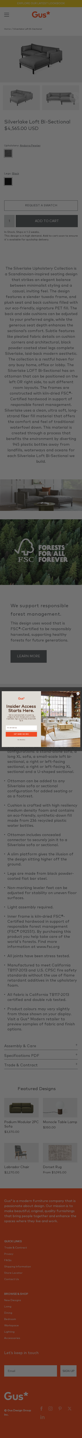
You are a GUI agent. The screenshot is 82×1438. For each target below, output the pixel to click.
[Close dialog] (78, 693)
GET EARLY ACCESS (21, 734)
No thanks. (21, 739)
